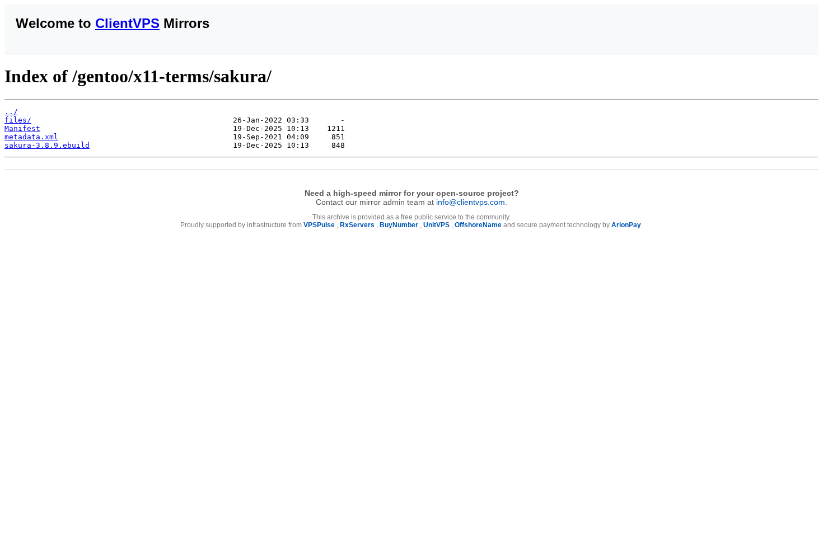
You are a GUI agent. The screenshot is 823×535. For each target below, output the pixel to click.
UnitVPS (436, 225)
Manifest (22, 128)
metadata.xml (31, 137)
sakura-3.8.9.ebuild (47, 145)
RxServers (357, 225)
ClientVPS (127, 23)
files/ (17, 120)
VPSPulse (319, 225)
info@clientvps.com (470, 202)
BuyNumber (399, 225)
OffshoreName (478, 225)
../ (11, 111)
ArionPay (626, 225)
